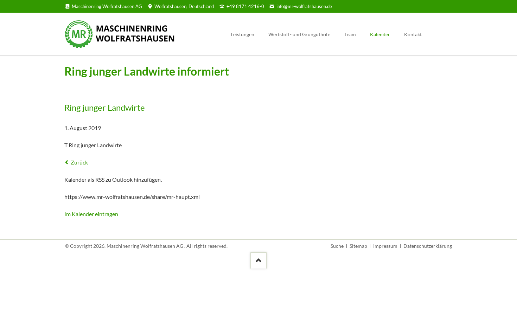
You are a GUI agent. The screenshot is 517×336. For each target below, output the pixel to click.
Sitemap (358, 246)
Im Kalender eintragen (91, 214)
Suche (337, 246)
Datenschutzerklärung (427, 246)
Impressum (385, 246)
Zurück (79, 162)
